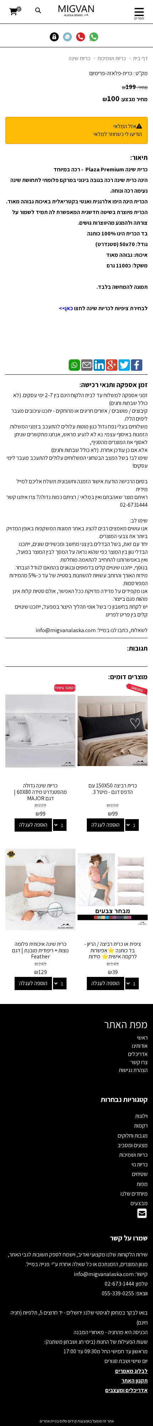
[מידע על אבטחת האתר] (56, 36)
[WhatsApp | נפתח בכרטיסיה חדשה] (74, 364)
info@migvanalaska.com (104, 1274)
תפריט (139, 18)
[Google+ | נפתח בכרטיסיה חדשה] (111, 364)
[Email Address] (142, 1215)
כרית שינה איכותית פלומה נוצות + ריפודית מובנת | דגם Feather (40, 950)
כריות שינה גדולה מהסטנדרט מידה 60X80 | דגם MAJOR (40, 792)
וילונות (141, 1116)
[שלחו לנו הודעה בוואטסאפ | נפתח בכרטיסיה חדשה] (95, 36)
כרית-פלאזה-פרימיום (110, 73)
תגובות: (137, 648)
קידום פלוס (68, 1421)
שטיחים (140, 1174)
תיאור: (139, 157)
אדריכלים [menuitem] (138, 1054)
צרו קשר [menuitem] (139, 1062)
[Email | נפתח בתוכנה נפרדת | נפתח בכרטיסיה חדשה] (87, 364)
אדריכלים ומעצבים (126, 1390)
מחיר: (135, 87)
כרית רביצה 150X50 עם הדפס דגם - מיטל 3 (113, 789)
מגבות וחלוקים (133, 1135)
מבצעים (139, 1203)
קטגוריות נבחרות (124, 1099)
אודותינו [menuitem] (140, 1046)
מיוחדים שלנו (134, 1193)
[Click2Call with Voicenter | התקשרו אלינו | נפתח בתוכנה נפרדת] (82, 36)
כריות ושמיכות (111, 58)
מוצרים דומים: (128, 676)
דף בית (140, 58)
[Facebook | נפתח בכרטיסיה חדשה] (136, 364)
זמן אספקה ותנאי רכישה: (113, 384)
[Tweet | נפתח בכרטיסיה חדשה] (124, 364)
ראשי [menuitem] (142, 1037)
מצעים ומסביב (132, 1145)
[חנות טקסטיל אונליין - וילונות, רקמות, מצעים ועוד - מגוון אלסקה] (77, 10)
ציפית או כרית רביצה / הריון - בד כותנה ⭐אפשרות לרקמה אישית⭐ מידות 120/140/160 (112, 953)
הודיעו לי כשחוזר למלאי (118, 134)
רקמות (141, 1125)
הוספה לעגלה (105, 824)
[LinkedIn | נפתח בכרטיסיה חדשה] (99, 364)
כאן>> (66, 308)
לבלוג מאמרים (131, 1371)
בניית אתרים (49, 1421)
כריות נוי (140, 1164)
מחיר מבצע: (134, 99)
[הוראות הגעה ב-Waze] (68, 36)
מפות (142, 1184)
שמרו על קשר (129, 1238)
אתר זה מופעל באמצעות (76, 1421)
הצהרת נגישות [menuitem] (133, 1070)
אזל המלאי (125, 126)
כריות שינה (79, 58)
